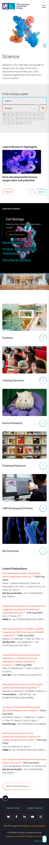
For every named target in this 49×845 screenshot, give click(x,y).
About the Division (17, 234)
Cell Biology (15, 219)
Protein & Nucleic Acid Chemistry (19, 251)
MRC (9, 826)
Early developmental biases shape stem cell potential (19, 178)
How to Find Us (13, 808)
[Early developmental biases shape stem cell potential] (21, 162)
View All (8, 192)
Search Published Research (17, 786)
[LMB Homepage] (16, 6)
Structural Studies (16, 260)
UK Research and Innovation (32, 826)
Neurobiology (12, 243)
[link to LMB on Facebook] (16, 817)
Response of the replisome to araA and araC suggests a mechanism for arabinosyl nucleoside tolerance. (24, 609)
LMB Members (40, 841)
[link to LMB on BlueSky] (8, 817)
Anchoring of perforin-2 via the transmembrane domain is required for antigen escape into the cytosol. (21, 736)
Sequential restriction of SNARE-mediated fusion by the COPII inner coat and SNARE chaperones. (23, 632)
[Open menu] (44, 6)
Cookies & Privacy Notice (14, 836)
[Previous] (31, 192)
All (4, 114)
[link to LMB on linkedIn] (24, 817)
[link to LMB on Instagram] (40, 817)
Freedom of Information (35, 836)
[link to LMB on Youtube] (32, 817)
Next (40, 192)
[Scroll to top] (5, 798)
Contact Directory (34, 808)
